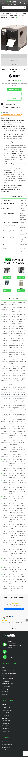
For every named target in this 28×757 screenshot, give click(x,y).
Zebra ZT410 (6, 721)
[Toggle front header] (3, 3)
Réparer (14, 94)
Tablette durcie (6, 676)
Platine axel (5, 691)
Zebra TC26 (5, 715)
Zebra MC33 (5, 723)
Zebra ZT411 (6, 718)
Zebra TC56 (5, 726)
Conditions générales (8, 750)
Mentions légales (7, 744)
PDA (3, 668)
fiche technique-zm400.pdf (13, 107)
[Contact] (21, 3)
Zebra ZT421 (6, 731)
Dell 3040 (5, 694)
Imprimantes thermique (9, 673)
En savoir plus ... (5, 191)
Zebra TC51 (5, 728)
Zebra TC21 (5, 713)
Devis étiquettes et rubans (11, 114)
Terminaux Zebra (7, 710)
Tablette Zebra (6, 707)
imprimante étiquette (8, 126)
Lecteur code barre (7, 684)
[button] (1, 620)
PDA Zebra (5, 705)
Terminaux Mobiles (7, 678)
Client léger (5, 681)
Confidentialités (6, 747)
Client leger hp (6, 689)
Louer (14, 98)
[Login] (25, 3)
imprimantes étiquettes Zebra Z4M (11, 189)
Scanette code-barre (8, 670)
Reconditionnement (7, 742)
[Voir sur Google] (3, 616)
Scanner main (6, 686)
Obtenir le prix (14, 89)
